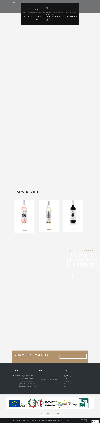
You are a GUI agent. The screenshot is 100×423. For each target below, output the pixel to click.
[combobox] (95, 421)
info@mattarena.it (68, 388)
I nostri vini (64, 5)
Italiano (94, 421)
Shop (72, 5)
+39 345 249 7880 (68, 381)
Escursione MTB (54, 375)
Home (35, 5)
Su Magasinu (42, 377)
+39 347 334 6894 (68, 383)
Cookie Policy (53, 379)
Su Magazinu (53, 5)
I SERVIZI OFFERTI (48, 413)
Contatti (36, 9)
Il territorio (80, 276)
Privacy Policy (42, 379)
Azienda (43, 5)
